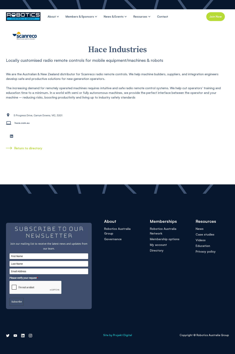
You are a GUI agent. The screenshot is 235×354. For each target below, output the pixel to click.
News (200, 229)
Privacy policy (206, 251)
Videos (201, 240)
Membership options (164, 239)
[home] (23, 16)
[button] (53, 16)
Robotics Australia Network (163, 231)
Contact (162, 16)
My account (158, 245)
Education (203, 246)
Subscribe (16, 301)
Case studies (205, 234)
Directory (157, 250)
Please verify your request (23, 278)
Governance (113, 239)
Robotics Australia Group (117, 231)
